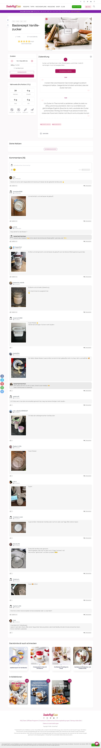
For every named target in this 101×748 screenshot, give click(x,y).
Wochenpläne (41, 6)
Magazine (51, 6)
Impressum (42, 720)
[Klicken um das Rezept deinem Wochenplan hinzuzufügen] (25, 649)
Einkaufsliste (22, 72)
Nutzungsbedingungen (62, 720)
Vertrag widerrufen (75, 720)
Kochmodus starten (65, 71)
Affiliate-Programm (33, 720)
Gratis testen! (77, 6)
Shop (58, 6)
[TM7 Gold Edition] (61, 692)
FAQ (21, 720)
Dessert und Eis (45, 124)
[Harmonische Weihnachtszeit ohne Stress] (40, 692)
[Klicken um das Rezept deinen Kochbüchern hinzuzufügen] (18, 664)
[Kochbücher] (8, 20)
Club (63, 6)
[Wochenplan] (8, 25)
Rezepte (26, 6)
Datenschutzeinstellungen (51, 723)
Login (88, 6)
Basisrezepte (57, 124)
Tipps (32, 6)
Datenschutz (51, 720)
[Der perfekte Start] (18, 692)
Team (24, 720)
